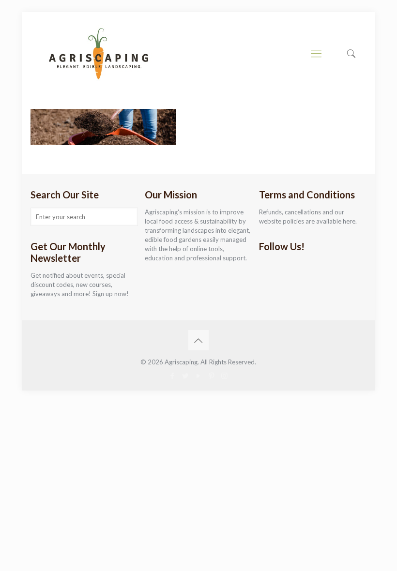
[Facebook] (172, 375)
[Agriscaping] (98, 53)
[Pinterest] (211, 375)
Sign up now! (110, 294)
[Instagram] (224, 375)
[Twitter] (185, 375)
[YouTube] (198, 375)
